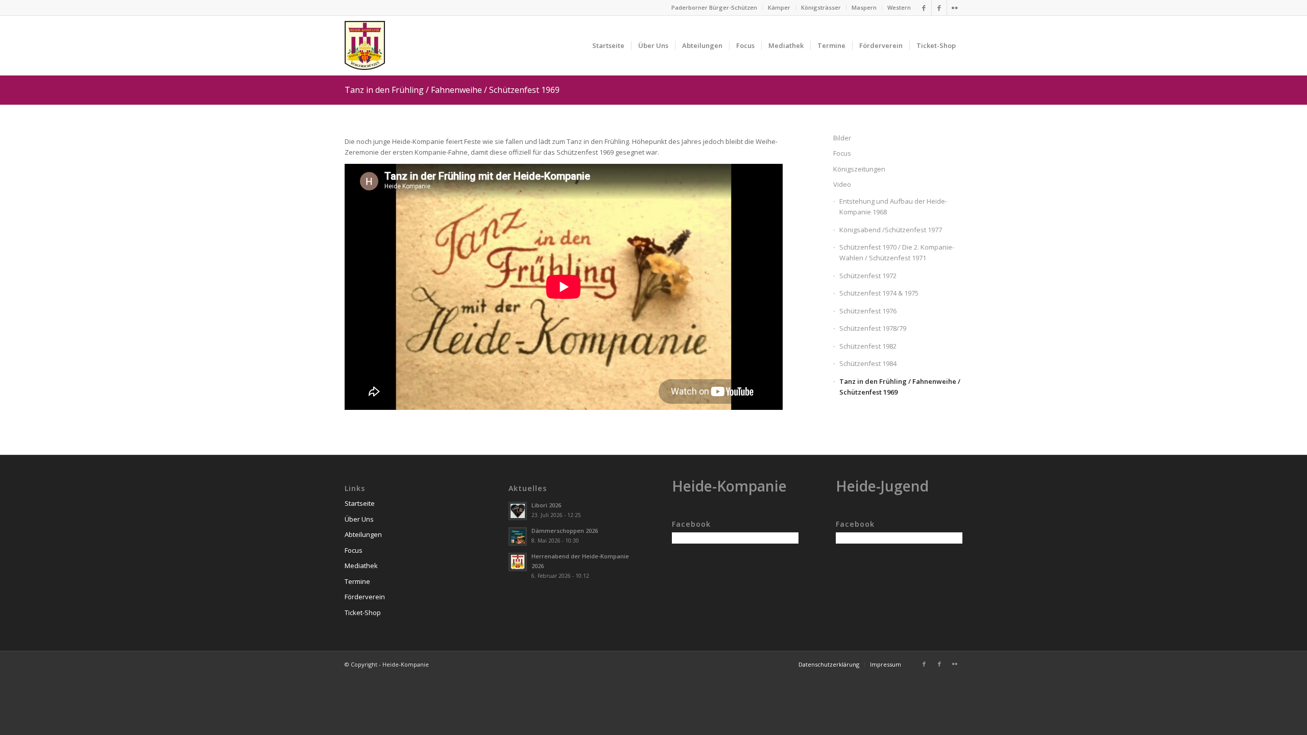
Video (842, 184)
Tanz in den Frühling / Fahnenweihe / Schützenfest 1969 (452, 89)
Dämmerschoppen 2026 (564, 530)
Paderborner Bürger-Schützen (714, 7)
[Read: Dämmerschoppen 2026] (518, 536)
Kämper (779, 7)
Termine (357, 581)
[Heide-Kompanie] (365, 45)
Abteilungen (363, 534)
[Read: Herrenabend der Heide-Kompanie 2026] (518, 562)
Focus (842, 153)
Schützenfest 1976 (868, 310)
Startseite (360, 503)
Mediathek (361, 565)
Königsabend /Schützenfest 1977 (890, 229)
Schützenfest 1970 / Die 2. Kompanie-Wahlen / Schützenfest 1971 (896, 252)
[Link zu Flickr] (954, 7)
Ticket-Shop (363, 612)
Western (899, 7)
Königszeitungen (859, 169)
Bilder (842, 137)
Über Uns (359, 519)
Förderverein (365, 596)
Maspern (864, 7)
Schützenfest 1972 (868, 275)
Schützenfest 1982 (868, 346)
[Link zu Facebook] (923, 7)
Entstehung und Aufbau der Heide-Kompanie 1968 (893, 206)
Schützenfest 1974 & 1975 (878, 293)
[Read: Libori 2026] (518, 511)
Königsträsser (821, 7)
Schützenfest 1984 (868, 363)
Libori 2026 (546, 505)
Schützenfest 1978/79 (872, 328)
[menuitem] (714, 7)
